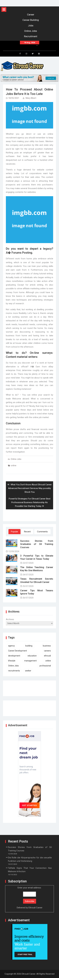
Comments (42, 531)
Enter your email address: (29, 897)
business (47, 646)
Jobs (30, 25)
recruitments (14, 671)
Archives (10, 619)
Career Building (30, 20)
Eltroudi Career (35, 907)
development (14, 656)
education (32, 656)
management (30, 661)
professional (45, 666)
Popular (14, 531)
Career (30, 14)
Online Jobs (30, 30)
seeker (28, 671)
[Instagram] (26, 54)
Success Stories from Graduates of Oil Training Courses (36, 544)
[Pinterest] (39, 54)
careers (47, 651)
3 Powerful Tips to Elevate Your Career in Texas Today (36, 557)
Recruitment (30, 36)
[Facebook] (20, 54)
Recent (27, 531)
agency (11, 646)
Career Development (17, 651)
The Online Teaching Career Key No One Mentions (36, 569)
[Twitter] (33, 54)
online (13, 465)
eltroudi (47, 656)
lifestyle (11, 661)
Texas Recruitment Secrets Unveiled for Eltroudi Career (36, 580)
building (28, 646)
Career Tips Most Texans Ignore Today (36, 592)
